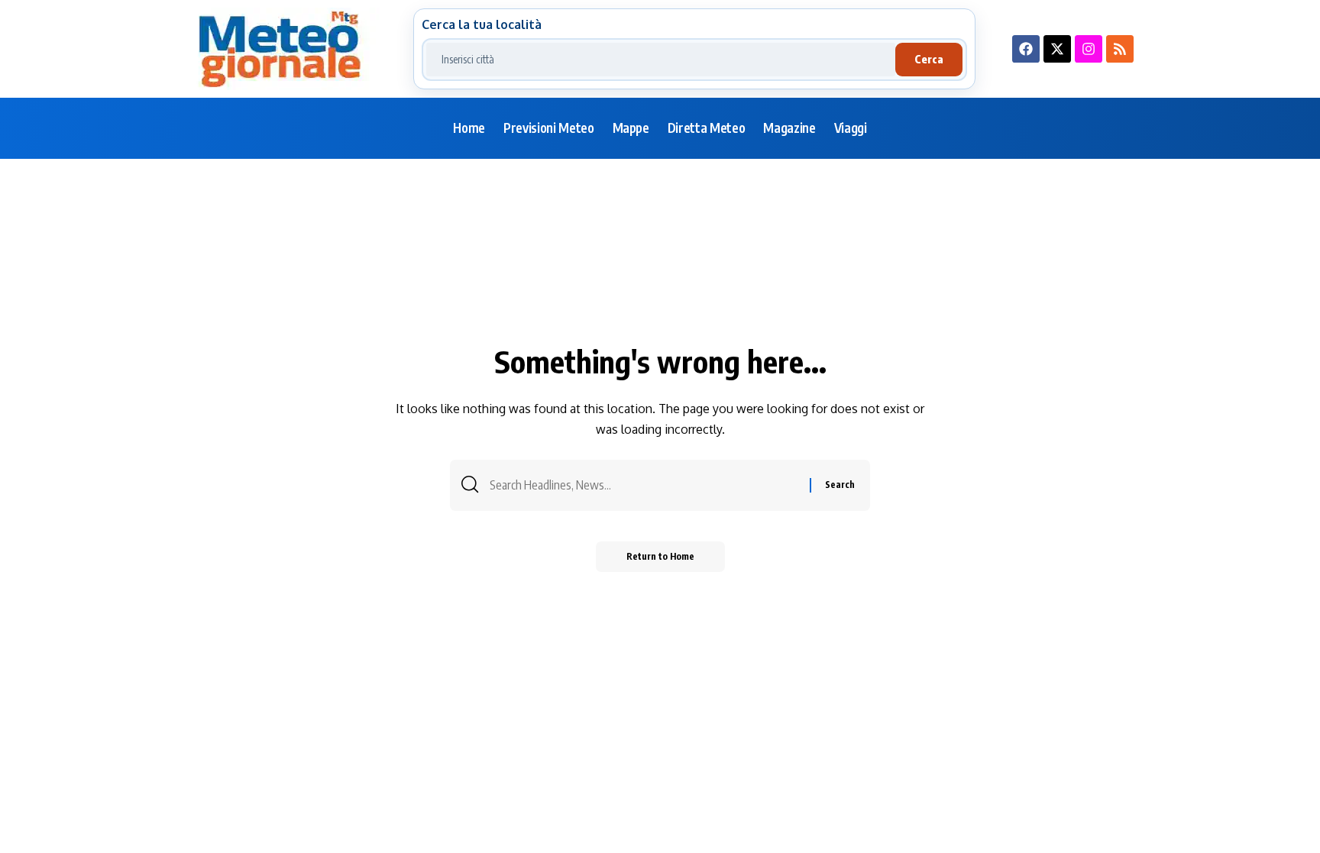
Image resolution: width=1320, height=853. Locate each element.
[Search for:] (644, 485)
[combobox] (660, 59)
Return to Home (660, 556)
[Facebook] (1026, 49)
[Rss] (1120, 49)
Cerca (928, 59)
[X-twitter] (1057, 49)
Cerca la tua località (482, 24)
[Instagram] (1088, 49)
